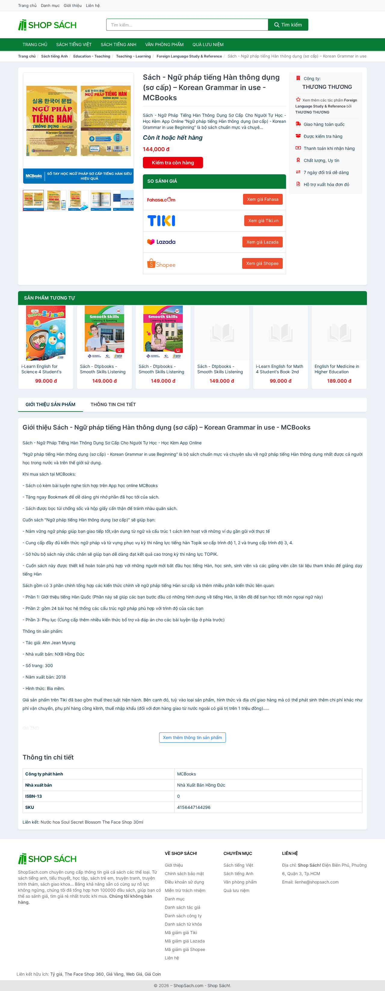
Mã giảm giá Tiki (181, 932)
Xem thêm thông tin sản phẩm (192, 737)
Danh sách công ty (183, 915)
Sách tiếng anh (118, 44)
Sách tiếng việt (74, 44)
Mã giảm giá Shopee (185, 949)
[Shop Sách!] (48, 858)
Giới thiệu (73, 5)
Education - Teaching (91, 56)
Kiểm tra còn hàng (173, 163)
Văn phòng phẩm (164, 44)
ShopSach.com (188, 985)
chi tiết (113, 404)
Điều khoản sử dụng (184, 881)
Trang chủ (27, 5)
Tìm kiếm (291, 25)
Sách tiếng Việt (238, 865)
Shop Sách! (219, 985)
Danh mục (50, 5)
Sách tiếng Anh (54, 56)
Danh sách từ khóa (183, 924)
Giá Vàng (115, 974)
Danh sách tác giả (182, 907)
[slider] (33, 200)
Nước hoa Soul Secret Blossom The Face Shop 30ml (92, 822)
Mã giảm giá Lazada (185, 940)
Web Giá (134, 974)
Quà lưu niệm (207, 44)
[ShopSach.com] (48, 24)
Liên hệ (93, 5)
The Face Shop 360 (84, 974)
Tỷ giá (56, 974)
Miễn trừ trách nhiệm (185, 890)
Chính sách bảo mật (184, 873)
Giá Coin (153, 974)
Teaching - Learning (133, 56)
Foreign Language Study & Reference (189, 56)
